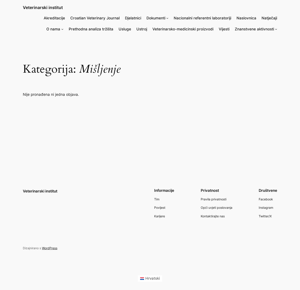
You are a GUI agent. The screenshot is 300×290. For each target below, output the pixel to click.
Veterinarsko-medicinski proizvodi (182, 29)
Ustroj (141, 29)
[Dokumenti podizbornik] (167, 18)
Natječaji (269, 18)
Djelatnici (133, 18)
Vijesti (224, 29)
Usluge (125, 29)
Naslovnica (246, 18)
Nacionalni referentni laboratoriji (202, 18)
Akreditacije (54, 18)
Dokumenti (155, 18)
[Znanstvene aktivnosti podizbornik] (276, 29)
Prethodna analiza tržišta (91, 29)
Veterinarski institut (43, 7)
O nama (53, 29)
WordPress (49, 248)
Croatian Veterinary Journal (95, 18)
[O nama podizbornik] (62, 29)
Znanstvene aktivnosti (254, 29)
